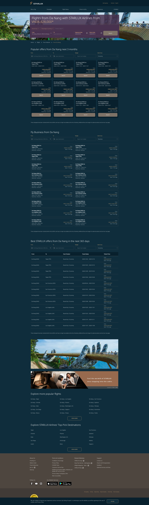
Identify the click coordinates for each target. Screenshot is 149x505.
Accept (112, 501)
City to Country (103, 491)
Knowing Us (33, 460)
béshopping (105, 3)
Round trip (34, 28)
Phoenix (62, 433)
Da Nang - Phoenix (64, 402)
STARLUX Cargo (79, 461)
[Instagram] (41, 483)
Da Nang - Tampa (64, 413)
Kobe (32, 437)
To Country (86, 491)
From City (110, 491)
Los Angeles (63, 430)
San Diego (33, 440)
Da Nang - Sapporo (64, 409)
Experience (100, 9)
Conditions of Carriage (57, 460)
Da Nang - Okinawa (94, 406)
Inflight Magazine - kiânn (81, 465)
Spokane (91, 433)
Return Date (92, 32)
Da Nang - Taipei (35, 399)
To (54, 32)
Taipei (32, 430)
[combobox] (41, 34)
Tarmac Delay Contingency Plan (60, 473)
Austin (32, 444)
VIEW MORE (74, 418)
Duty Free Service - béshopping (83, 463)
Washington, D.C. (64, 437)
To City (91, 491)
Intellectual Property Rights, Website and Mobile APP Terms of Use (62, 470)
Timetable (49, 9)
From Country (116, 491)
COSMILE (116, 9)
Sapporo (91, 444)
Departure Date (78, 32)
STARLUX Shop (79, 468)
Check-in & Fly (82, 9)
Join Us (32, 467)
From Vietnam (46, 42)
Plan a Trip (33, 9)
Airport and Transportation (103, 463)
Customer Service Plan (57, 467)
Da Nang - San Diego (36, 409)
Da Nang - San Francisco (95, 399)
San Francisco (92, 430)
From (33, 32)
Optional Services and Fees (103, 467)
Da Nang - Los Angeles (65, 399)
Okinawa (91, 437)
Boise (61, 444)
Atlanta (91, 440)
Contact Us (99, 460)
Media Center (33, 463)
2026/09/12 (92, 34)
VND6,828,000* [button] (43, 22)
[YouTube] (36, 483)
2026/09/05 (78, 34)
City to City (96, 491)
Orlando (33, 433)
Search (110, 33)
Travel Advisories (34, 465)
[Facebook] (32, 483)
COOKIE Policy (55, 465)
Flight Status (65, 9)
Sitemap (32, 469)
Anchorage (62, 440)
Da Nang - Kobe (35, 406)
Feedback (99, 465)
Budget (76, 53)
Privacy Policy (40, 502)
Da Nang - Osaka (93, 413)
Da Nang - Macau (35, 413)
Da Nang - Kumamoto (94, 409)
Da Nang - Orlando (35, 402)
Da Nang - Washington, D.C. (66, 406)
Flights (38, 42)
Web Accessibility (56, 475)
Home (32, 42)
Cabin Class (99, 53)
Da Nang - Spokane (94, 402)
